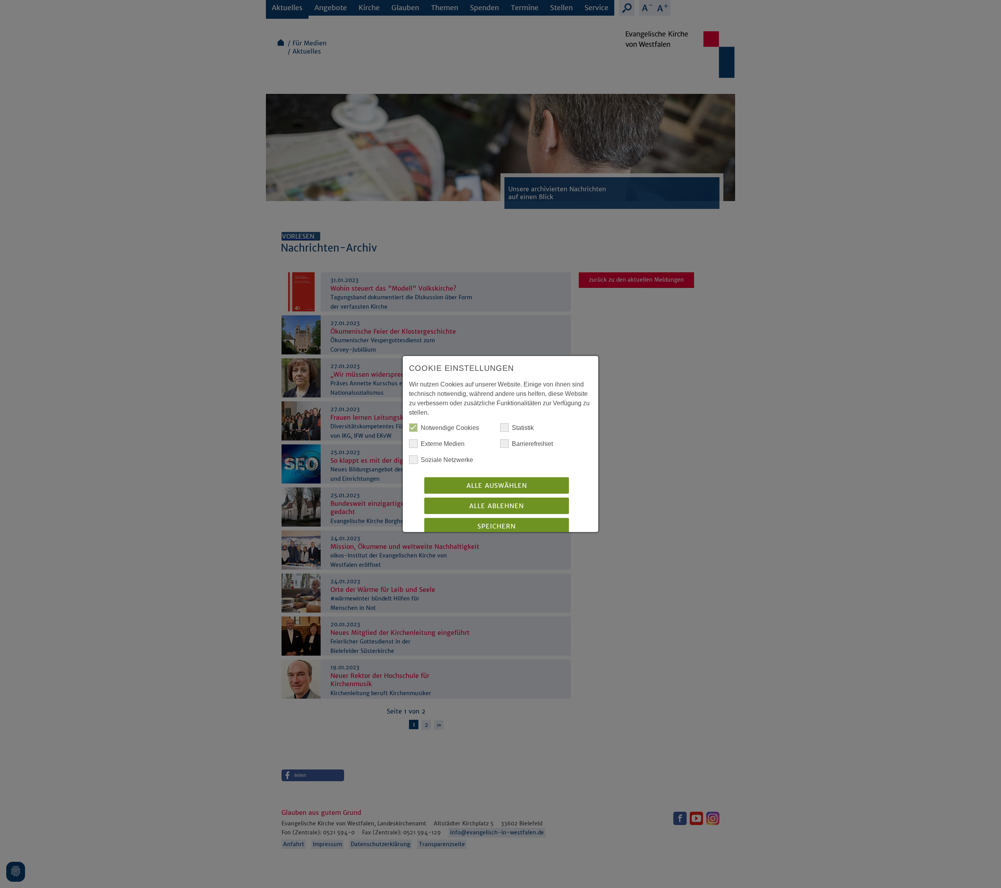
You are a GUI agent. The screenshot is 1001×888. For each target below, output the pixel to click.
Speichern (496, 526)
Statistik (523, 427)
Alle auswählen (496, 485)
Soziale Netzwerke (447, 460)
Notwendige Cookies (450, 427)
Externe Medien (443, 443)
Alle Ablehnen (496, 506)
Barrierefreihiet (532, 443)
